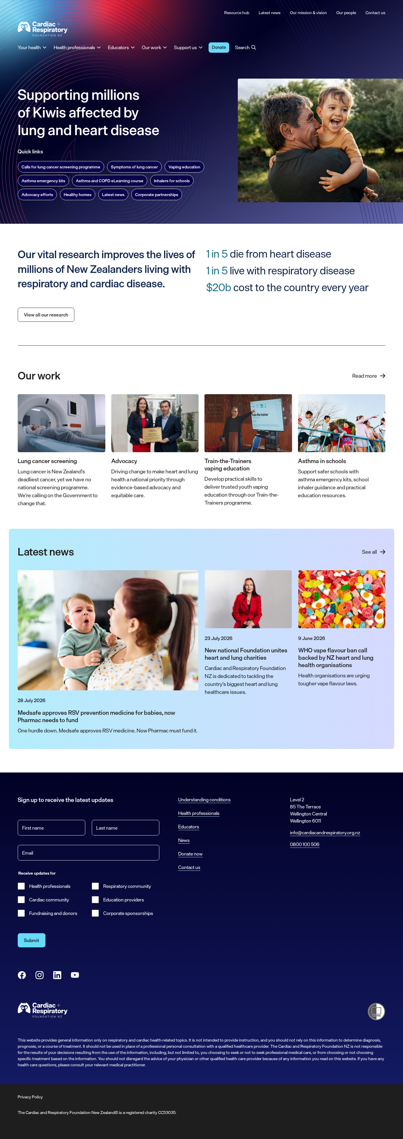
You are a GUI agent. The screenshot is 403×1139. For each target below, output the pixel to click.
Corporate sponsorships (128, 913)
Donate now (190, 854)
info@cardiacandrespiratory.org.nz (325, 832)
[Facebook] (22, 975)
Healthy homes (77, 194)
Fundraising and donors (53, 913)
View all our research (46, 315)
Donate (219, 47)
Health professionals (50, 886)
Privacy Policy (30, 1097)
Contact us (189, 867)
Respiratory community (127, 886)
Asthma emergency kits (43, 180)
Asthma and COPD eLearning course (109, 180)
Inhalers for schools (172, 180)
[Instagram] (39, 975)
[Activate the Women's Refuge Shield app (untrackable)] (376, 1011)
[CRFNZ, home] (43, 29)
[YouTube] (75, 975)
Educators (188, 826)
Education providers (123, 899)
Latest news (113, 194)
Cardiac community (49, 899)
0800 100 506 (305, 844)
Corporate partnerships (156, 194)
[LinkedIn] (57, 975)
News (184, 840)
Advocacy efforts (37, 194)
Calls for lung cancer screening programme (61, 166)
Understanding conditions (204, 799)
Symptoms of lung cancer (134, 166)
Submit (31, 940)
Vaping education (184, 166)
